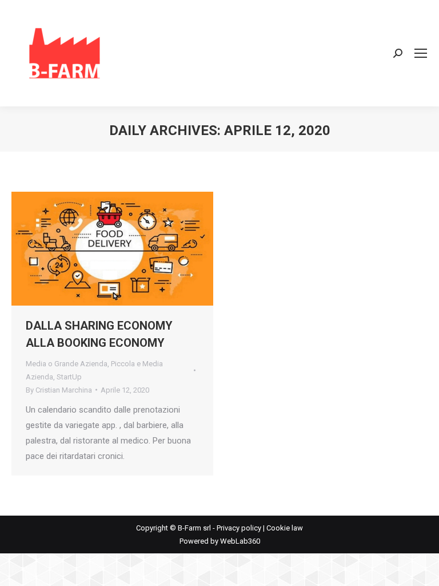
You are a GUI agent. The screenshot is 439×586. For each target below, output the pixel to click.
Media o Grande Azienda (66, 363)
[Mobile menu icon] (421, 53)
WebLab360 (240, 541)
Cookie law (284, 528)
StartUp (69, 377)
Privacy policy (239, 528)
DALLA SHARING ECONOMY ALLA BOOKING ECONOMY (99, 334)
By (59, 390)
